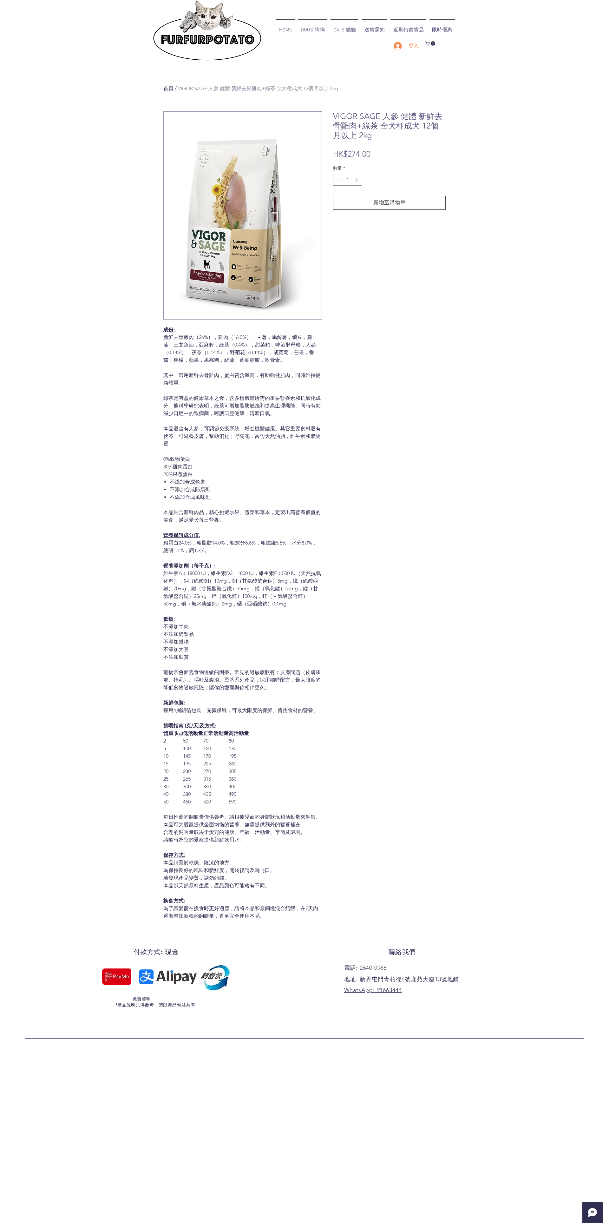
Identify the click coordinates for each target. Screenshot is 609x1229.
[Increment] (357, 179)
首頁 (168, 88)
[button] (430, 43)
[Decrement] (338, 179)
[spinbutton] (347, 179)
